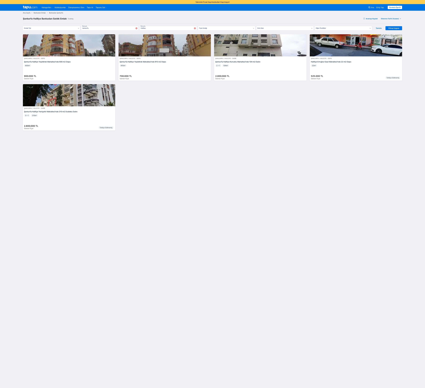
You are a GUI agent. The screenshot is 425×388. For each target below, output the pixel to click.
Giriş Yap (380, 7)
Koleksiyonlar (60, 7)
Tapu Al (90, 7)
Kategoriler (46, 7)
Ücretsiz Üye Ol (395, 7)
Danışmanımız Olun (76, 7)
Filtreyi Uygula (393, 28)
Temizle (379, 28)
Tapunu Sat (100, 7)
